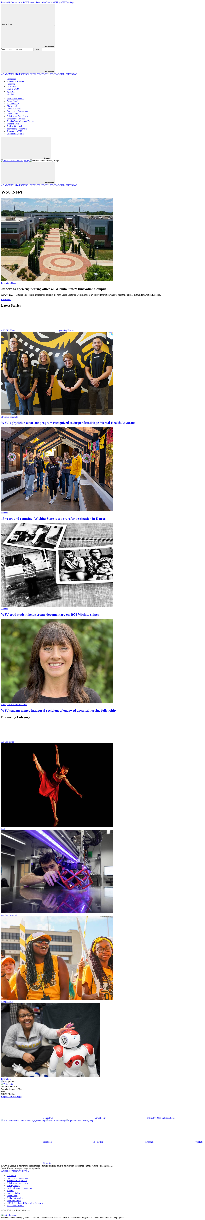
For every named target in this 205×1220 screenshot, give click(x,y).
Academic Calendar (15, 98)
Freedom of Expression (17, 1180)
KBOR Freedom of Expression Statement (25, 1203)
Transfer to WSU (14, 131)
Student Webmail (14, 126)
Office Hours (12, 113)
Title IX (10, 1190)
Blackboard (12, 106)
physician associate (9, 417)
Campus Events (13, 108)
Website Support (14, 1200)
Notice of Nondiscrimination (19, 1188)
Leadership (6, 2)
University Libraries (15, 134)
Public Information (15, 1198)
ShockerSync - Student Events (20, 121)
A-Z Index (11, 1175)
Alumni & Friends (9, 1171)
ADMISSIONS (21, 74)
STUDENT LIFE (36, 74)
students (4, 513)
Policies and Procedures (17, 116)
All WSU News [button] (8, 330)
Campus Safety (13, 1193)
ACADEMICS (8, 74)
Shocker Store (13, 124)
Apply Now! (12, 101)
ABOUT (60, 74)
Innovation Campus (9, 283)
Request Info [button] (6, 1096)
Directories (41, 2)
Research (32, 2)
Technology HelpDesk (17, 129)
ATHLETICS (50, 74)
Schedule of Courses (16, 119)
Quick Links (7, 24)
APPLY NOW (70, 74)
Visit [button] (14, 1096)
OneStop (69, 2)
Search (4, 49)
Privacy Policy (13, 1185)
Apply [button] (19, 1096)
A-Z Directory (13, 103)
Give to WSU (52, 2)
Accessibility (12, 1195)
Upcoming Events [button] (66, 330)
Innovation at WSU (19, 2)
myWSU (62, 2)
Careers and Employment (18, 111)
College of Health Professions (14, 704)
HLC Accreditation (15, 1205)
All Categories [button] (7, 742)
